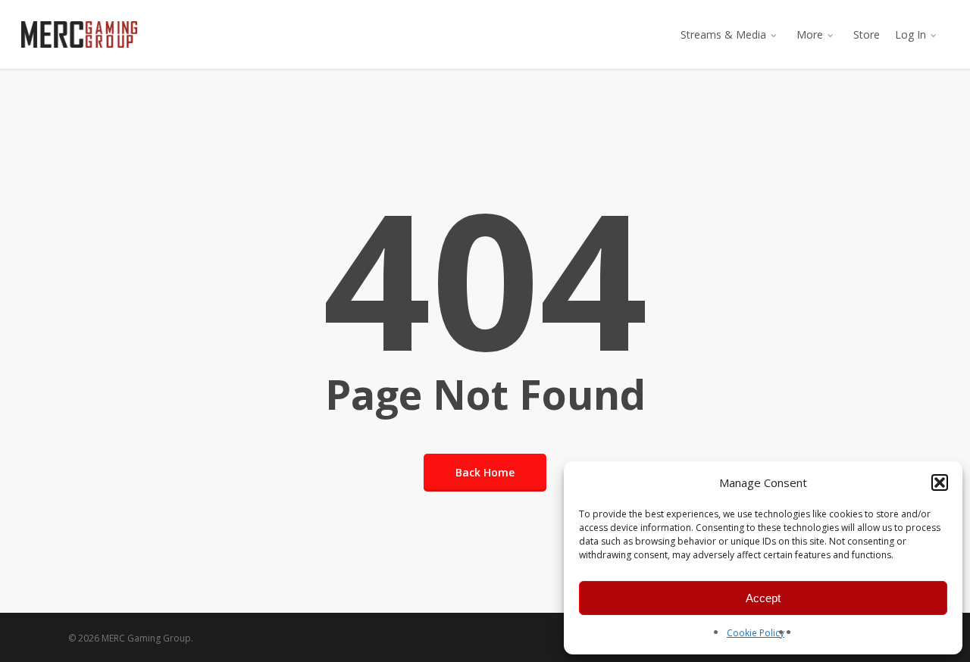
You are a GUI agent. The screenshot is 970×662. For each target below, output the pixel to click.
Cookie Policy (755, 632)
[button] (939, 482)
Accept (763, 598)
